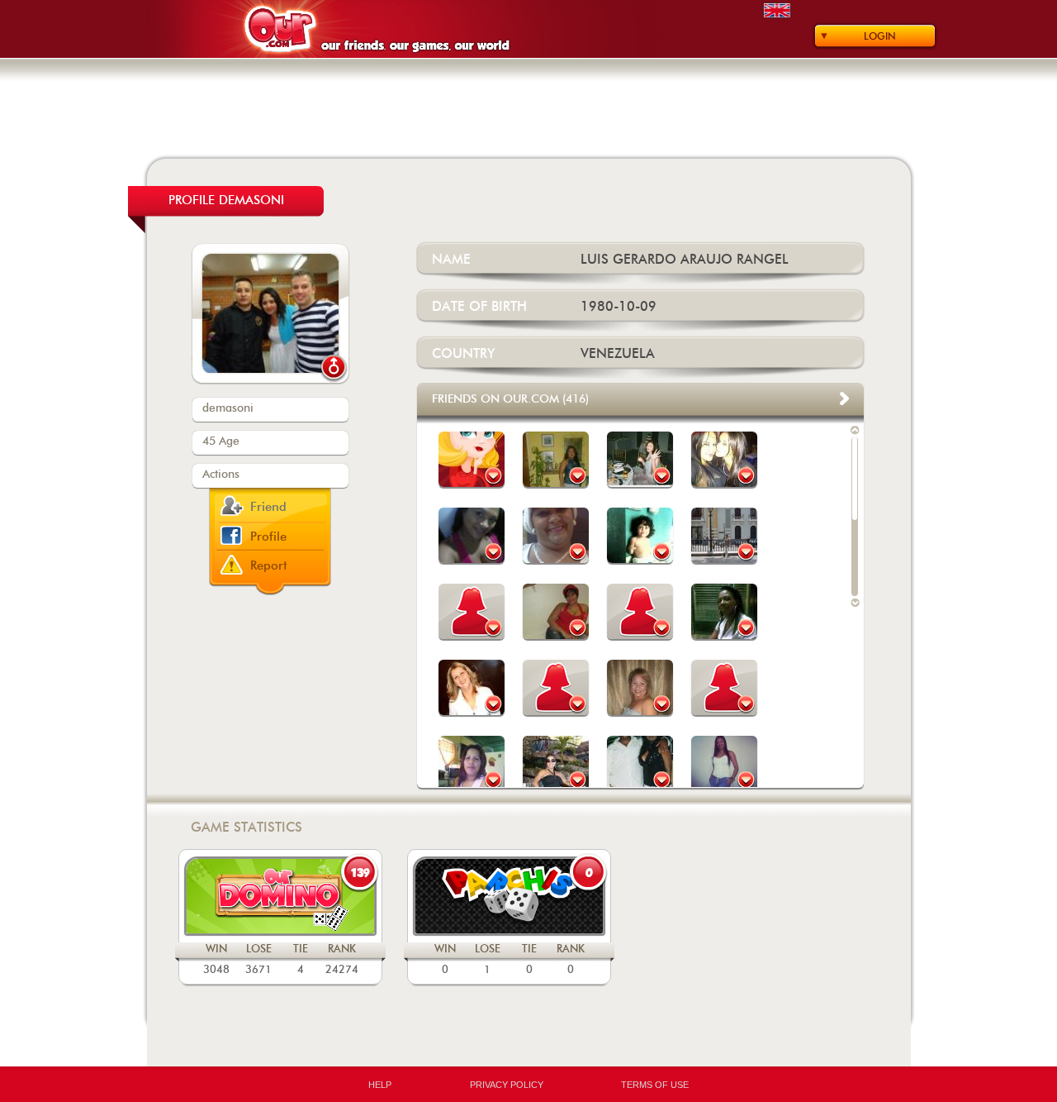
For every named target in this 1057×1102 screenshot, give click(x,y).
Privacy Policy (506, 1085)
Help (379, 1085)
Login (880, 36)
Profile (268, 537)
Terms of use (655, 1085)
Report (268, 566)
